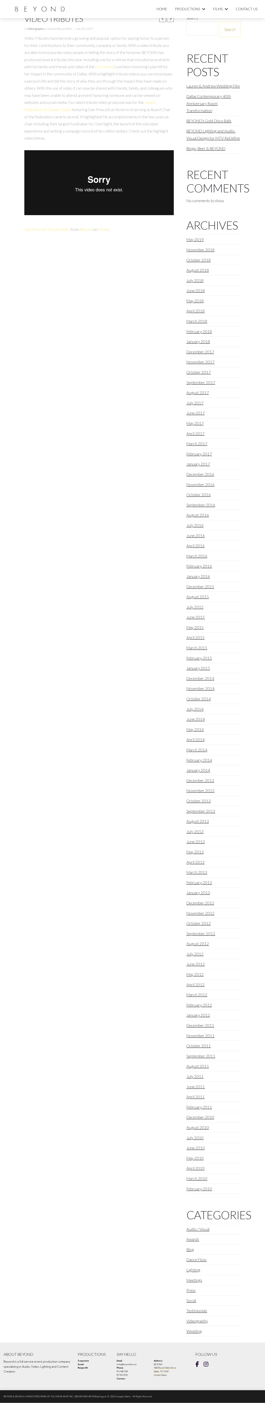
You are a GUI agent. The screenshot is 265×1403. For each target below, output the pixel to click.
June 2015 (195, 617)
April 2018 (195, 310)
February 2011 (199, 1107)
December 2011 (200, 1025)
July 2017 (195, 402)
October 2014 (198, 698)
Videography (35, 28)
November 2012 (200, 913)
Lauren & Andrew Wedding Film (213, 85)
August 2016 (197, 515)
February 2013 (199, 882)
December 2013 (200, 780)
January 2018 (198, 341)
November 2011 (200, 1035)
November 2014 (200, 688)
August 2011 (197, 1066)
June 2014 (195, 719)
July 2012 (195, 953)
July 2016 (195, 525)
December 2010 (200, 1117)
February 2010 (199, 1188)
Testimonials (196, 1310)
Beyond (86, 229)
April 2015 (195, 637)
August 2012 (197, 943)
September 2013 (200, 811)
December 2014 (200, 678)
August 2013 (197, 821)
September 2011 (200, 1056)
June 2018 (195, 290)
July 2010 (195, 1137)
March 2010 (196, 1178)
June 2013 (195, 841)
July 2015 (195, 606)
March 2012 (196, 994)
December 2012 (200, 902)
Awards (192, 1239)
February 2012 (199, 1004)
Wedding (194, 1331)
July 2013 (195, 831)
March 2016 (196, 555)
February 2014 (199, 760)
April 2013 (195, 862)
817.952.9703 (122, 1375)
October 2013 (198, 800)
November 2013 (200, 790)
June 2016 (195, 535)
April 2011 (195, 1096)
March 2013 (196, 872)
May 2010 (195, 1158)
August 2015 (197, 596)
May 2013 (195, 851)
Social (191, 1300)
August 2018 (197, 270)
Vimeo (103, 229)
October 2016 (198, 494)
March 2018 (196, 321)
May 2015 (195, 627)
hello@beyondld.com (127, 1364)
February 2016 (199, 566)
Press (191, 1290)
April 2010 (195, 1168)
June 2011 (195, 1086)
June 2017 (195, 412)
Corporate (83, 1361)
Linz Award (104, 66)
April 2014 (195, 739)
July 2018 (195, 280)
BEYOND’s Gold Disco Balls (208, 120)
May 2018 (195, 300)
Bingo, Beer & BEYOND (205, 148)
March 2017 (196, 443)
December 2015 (200, 586)
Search (230, 29)
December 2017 (200, 351)
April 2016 (195, 545)
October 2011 (198, 1045)
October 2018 (198, 260)
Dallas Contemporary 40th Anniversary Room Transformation (208, 103)
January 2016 (198, 576)
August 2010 (197, 1127)
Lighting (193, 1269)
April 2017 (195, 433)
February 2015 (199, 658)
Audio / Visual (197, 1229)
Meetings (194, 1280)
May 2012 (195, 974)
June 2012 (195, 964)
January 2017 (198, 463)
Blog (190, 1249)
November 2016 (200, 484)
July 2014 (195, 709)
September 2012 (200, 933)
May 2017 (195, 423)
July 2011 (195, 1076)
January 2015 (198, 668)
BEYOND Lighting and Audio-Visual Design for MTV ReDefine (213, 134)
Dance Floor (196, 1259)
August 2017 (197, 392)
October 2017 (198, 372)
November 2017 (200, 361)
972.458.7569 (122, 1371)
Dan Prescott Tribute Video (47, 229)
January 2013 (198, 892)
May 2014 (195, 729)
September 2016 (200, 504)
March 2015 (196, 647)
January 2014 (198, 770)
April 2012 (195, 984)
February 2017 (199, 453)
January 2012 (198, 1015)
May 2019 (195, 239)
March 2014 (196, 749)
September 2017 (200, 382)
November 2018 (200, 249)
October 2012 (198, 923)
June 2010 (195, 1147)
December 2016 (200, 474)
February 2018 (199, 331)
